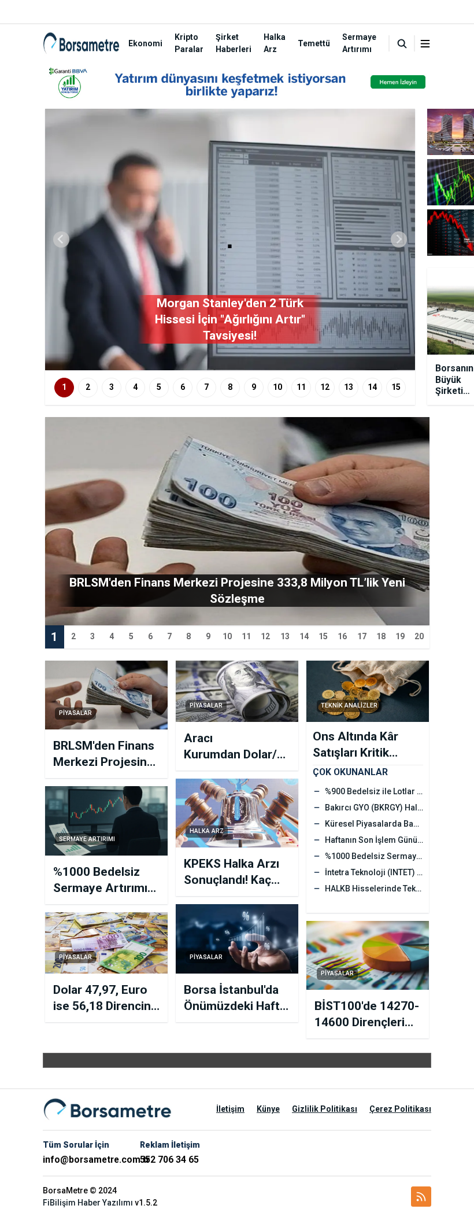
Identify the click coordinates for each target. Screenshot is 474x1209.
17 (361, 636)
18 (381, 636)
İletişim (230, 1109)
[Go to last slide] (61, 239)
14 (372, 387)
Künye (268, 1109)
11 (301, 387)
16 (342, 636)
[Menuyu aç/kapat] (425, 44)
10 (277, 387)
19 (400, 636)
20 (419, 636)
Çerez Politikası (400, 1109)
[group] (230, 239)
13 (348, 387)
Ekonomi (145, 43)
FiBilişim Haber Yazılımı (88, 1202)
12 (324, 387)
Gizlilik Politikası (324, 1109)
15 (396, 387)
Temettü (314, 43)
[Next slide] (399, 239)
